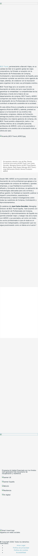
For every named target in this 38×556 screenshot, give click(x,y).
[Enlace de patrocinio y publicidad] (19, 4)
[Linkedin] (13, 535)
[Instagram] (18, 535)
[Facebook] (2, 535)
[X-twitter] (7, 535)
